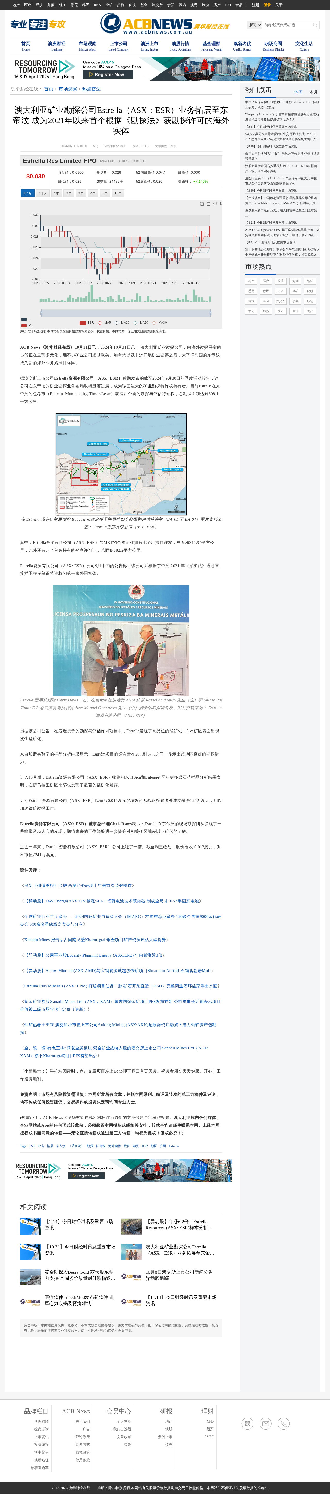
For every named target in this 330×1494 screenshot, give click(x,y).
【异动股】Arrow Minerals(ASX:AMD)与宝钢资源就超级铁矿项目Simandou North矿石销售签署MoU (117, 970)
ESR (32, 1146)
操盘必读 (41, 1429)
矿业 (145, 1146)
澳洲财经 (41, 1421)
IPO (228, 5)
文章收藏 (124, 1437)
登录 (267, 5)
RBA (97, 5)
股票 (210, 1429)
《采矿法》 (76, 1146)
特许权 (101, 1146)
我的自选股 (122, 1429)
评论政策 (83, 1437)
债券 (170, 5)
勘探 (90, 1146)
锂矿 (62, 5)
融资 (136, 1146)
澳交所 (157, 5)
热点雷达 (91, 89)
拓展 (50, 1146)
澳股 (168, 1429)
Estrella (174, 1146)
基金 (143, 5)
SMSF (209, 1437)
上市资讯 (41, 1437)
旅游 (205, 5)
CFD (210, 1421)
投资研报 (41, 1445)
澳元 (193, 5)
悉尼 (74, 5)
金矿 (109, 5)
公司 (163, 1146)
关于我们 (83, 1421)
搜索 (315, 25)
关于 (279, 5)
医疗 (27, 5)
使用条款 (83, 1460)
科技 (132, 5)
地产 (16, 5)
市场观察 (68, 89)
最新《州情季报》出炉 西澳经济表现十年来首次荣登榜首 (78, 885)
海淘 (295, 281)
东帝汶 (61, 1146)
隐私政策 (83, 1452)
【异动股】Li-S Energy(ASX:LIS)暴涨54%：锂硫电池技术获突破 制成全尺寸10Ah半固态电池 (111, 901)
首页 (48, 89)
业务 (41, 1146)
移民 (85, 5)
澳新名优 (41, 1460)
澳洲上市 (165, 1437)
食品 (239, 5)
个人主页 (124, 1421)
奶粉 (120, 5)
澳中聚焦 (41, 1452)
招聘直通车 (40, 1468)
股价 (127, 1146)
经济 (39, 5)
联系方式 (83, 1445)
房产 (217, 5)
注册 (255, 5)
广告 (86, 1429)
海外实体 (114, 1146)
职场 (182, 5)
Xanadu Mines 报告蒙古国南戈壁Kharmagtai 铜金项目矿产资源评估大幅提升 (95, 939)
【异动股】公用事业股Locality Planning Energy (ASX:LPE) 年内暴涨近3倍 (93, 955)
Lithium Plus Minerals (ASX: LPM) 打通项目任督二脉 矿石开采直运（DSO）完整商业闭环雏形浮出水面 (121, 986)
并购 (51, 5)
